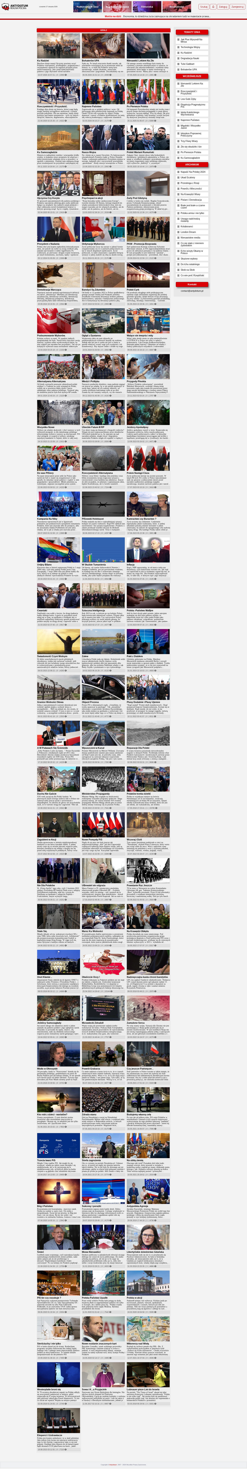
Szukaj (203, 6)
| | (51, 75)
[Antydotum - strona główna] (15, 6)
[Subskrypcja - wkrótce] (213, 6)
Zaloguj (223, 6)
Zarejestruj (237, 6)
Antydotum (113, 1465)
